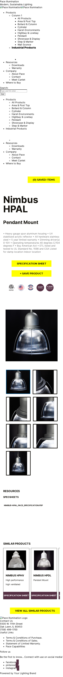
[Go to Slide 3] (18, 409)
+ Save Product (31, 273)
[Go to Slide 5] (18, 436)
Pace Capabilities (15, 646)
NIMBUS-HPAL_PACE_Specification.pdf (23, 505)
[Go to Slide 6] (45, 436)
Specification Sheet (31, 263)
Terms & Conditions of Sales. (22, 640)
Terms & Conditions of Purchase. (24, 637)
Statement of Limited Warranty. (23, 643)
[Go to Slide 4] (45, 409)
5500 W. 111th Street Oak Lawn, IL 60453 (11, 625)
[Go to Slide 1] (18, 382)
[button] (32, 335)
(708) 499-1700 (8, 629)
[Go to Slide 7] (18, 463)
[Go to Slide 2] (45, 382)
